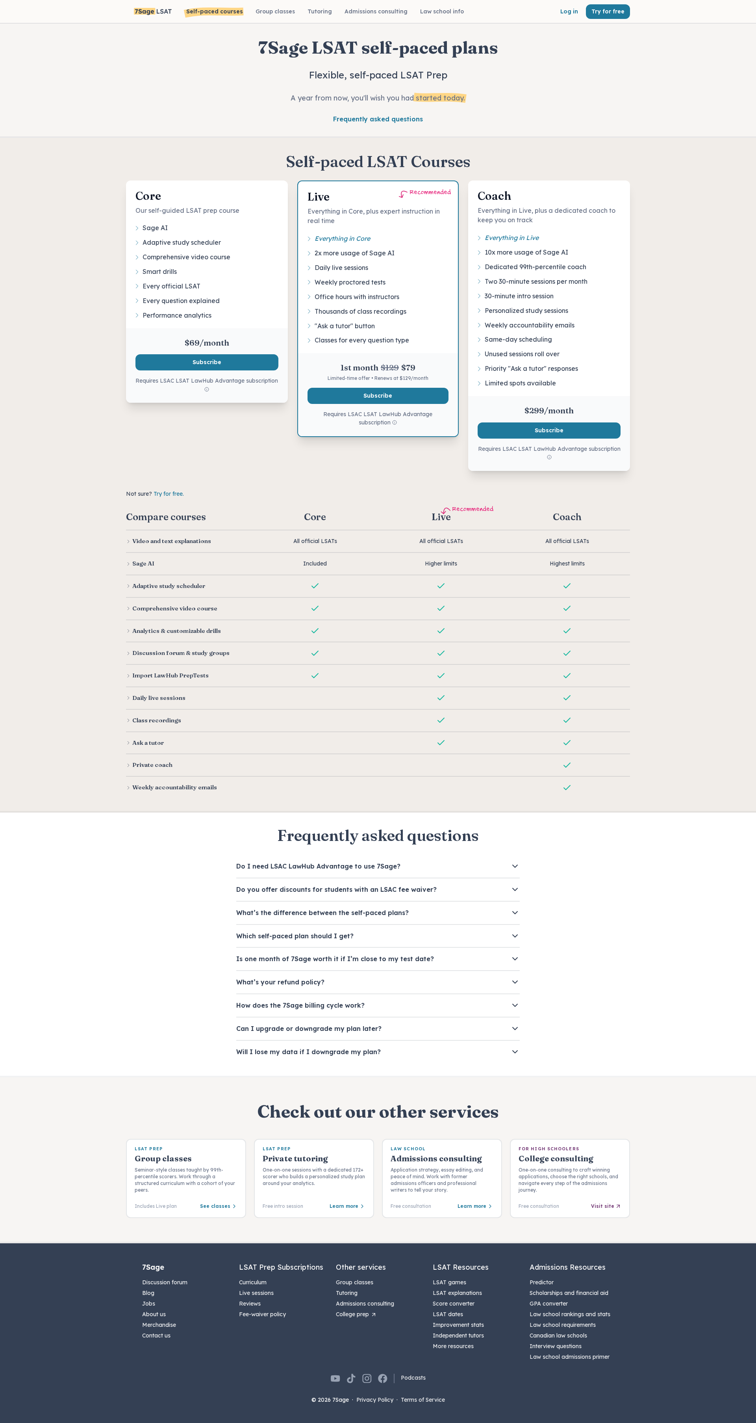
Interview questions (556, 1346)
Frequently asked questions (378, 119)
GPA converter (549, 1303)
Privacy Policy (374, 1399)
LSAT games (449, 1282)
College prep (352, 1314)
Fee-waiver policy (262, 1314)
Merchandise (159, 1324)
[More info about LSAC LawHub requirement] (206, 390)
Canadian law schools (558, 1335)
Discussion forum (164, 1282)
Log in (569, 11)
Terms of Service (423, 1399)
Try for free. (169, 493)
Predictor (542, 1282)
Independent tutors (458, 1335)
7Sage (153, 1267)
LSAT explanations (457, 1293)
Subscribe (207, 362)
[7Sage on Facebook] (382, 1378)
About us (154, 1314)
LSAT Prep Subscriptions (281, 1267)
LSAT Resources (461, 1267)
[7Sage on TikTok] (351, 1378)
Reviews (250, 1303)
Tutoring (347, 1293)
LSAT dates (448, 1314)
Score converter (453, 1303)
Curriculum (253, 1282)
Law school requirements (563, 1324)
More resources (453, 1346)
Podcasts (413, 1377)
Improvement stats (458, 1324)
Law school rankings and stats (570, 1314)
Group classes (354, 1282)
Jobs (148, 1303)
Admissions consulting (365, 1303)
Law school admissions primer (570, 1356)
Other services (361, 1267)
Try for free (607, 11)
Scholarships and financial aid (569, 1293)
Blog (148, 1293)
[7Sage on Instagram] (367, 1378)
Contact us (156, 1335)
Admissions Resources (568, 1267)
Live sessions (256, 1293)
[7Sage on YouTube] (335, 1378)
